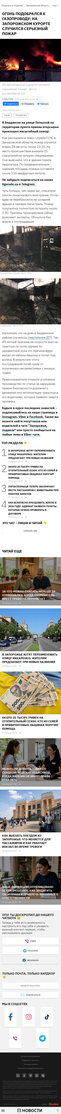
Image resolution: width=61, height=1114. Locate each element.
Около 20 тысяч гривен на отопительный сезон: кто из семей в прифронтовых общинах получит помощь (30, 723)
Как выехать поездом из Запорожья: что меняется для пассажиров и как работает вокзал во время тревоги (26, 841)
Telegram (33, 950)
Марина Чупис (14, 110)
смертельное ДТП (40, 337)
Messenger (33, 960)
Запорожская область (37, 5)
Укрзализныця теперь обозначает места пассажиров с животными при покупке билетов (33, 490)
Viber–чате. (32, 434)
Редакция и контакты (30, 1060)
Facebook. (36, 417)
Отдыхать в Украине (12, 5)
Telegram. (28, 184)
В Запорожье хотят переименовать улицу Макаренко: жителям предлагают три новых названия (31, 454)
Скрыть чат (30, 530)
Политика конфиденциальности (30, 1068)
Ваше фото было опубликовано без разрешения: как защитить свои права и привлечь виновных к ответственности (30, 892)
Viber (22, 417)
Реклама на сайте (31, 1064)
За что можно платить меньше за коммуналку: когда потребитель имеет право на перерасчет (28, 595)
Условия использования (30, 1056)
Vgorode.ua (10, 184)
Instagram (9, 417)
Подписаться (33, 995)
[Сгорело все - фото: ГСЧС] (30, 301)
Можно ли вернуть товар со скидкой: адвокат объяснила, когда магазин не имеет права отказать (26, 774)
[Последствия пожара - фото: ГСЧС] (30, 248)
